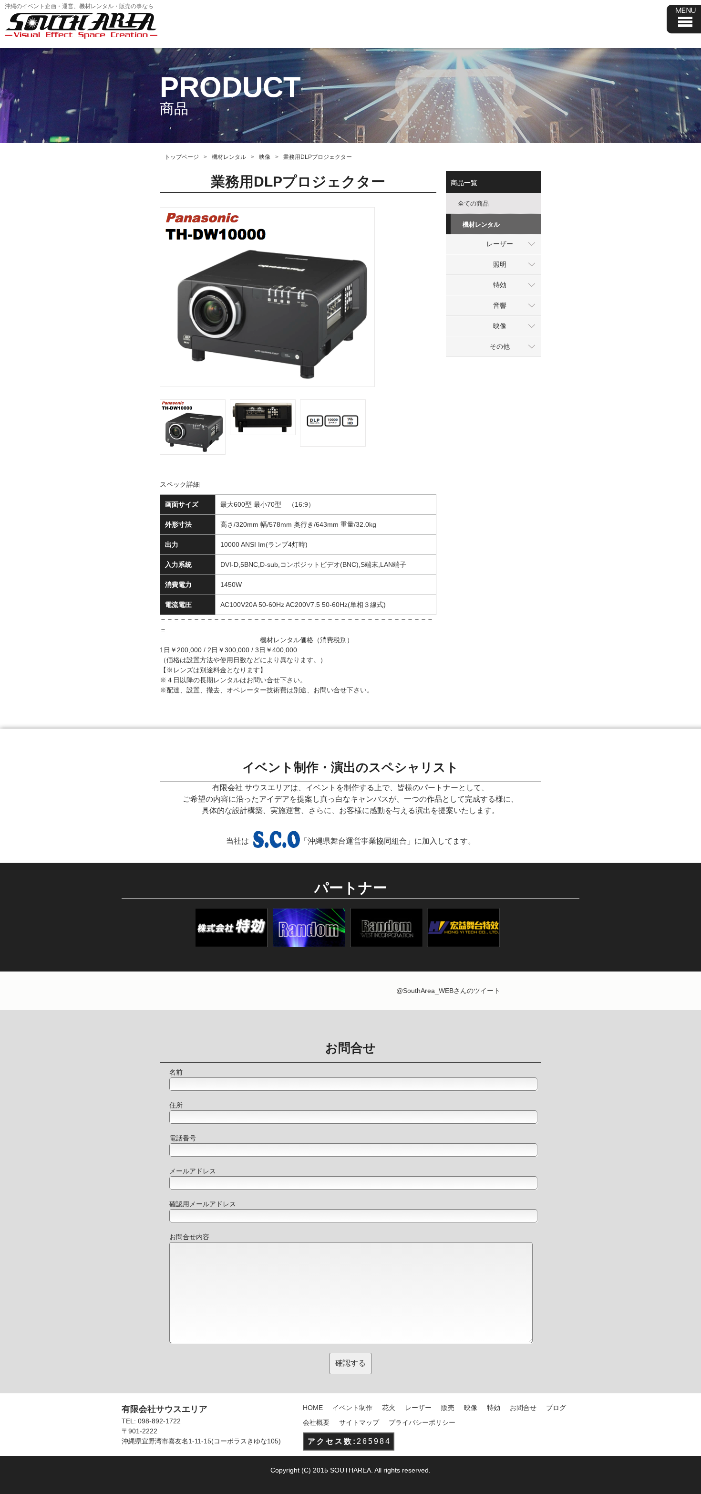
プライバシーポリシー (422, 1422)
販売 (447, 1407)
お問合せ (523, 1407)
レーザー (499, 244)
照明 (499, 264)
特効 (499, 285)
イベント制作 (352, 1407)
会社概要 (316, 1422)
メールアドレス (192, 1171)
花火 (388, 1407)
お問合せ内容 (189, 1237)
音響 (499, 305)
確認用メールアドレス (202, 1204)
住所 (176, 1105)
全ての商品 (473, 203)
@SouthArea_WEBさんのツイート (448, 990)
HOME (313, 1407)
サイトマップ (359, 1422)
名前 (176, 1072)
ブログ (556, 1407)
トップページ (182, 157)
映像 (264, 157)
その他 (500, 346)
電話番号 (182, 1138)
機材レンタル (229, 157)
